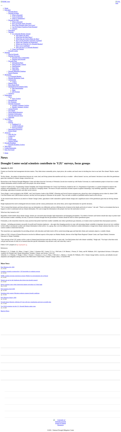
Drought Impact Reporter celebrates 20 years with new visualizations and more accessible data (26, 302)
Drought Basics (13, 11)
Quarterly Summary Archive (20, 105)
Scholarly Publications (15, 114)
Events (10, 138)
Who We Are (12, 134)
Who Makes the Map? (22, 35)
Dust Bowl (11, 30)
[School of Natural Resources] (60, 425)
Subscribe (11, 117)
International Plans (17, 63)
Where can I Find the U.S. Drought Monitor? (29, 44)
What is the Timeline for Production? (27, 42)
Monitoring (8, 75)
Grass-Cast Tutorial (18, 49)
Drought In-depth (13, 13)
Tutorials (11, 32)
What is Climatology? (18, 18)
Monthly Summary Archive (20, 107)
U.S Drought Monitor (14, 76)
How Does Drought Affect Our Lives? (23, 25)
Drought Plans (12, 61)
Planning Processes (14, 56)
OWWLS (11, 93)
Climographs (12, 80)
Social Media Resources (15, 112)
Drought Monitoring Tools (16, 78)
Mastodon (11, 394)
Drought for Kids (13, 20)
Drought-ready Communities (20, 57)
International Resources (15, 129)
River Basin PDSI (13, 85)
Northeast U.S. (16, 124)
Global (10, 121)
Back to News (5, 311)
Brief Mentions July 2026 (7, 267)
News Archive (16, 98)
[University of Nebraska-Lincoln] (118, 3)
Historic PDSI (12, 83)
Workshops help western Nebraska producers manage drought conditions (20, 293)
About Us (7, 132)
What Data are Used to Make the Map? (27, 39)
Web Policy (8, 146)
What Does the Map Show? (24, 37)
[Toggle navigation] (1, 5)
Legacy (14, 81)
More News (4, 373)
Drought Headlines (10, 143)
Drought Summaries (14, 103)
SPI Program (16, 92)
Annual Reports (13, 109)
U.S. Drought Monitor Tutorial (21, 34)
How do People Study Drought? (21, 23)
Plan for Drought (13, 54)
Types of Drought (17, 17)
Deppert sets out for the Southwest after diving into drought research (19, 280)
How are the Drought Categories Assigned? (29, 40)
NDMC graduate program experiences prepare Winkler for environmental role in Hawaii (24, 276)
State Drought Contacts (19, 64)
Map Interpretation (17, 88)
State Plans (15, 68)
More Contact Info (6, 337)
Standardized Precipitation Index (18, 86)
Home (6, 8)
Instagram (11, 401)
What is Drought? (17, 15)
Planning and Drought (18, 59)
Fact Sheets (11, 110)
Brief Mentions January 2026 (8, 297)
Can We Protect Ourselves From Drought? (24, 27)
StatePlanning (16, 66)
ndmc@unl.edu (5, 332)
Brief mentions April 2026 (8, 289)
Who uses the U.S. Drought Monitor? (27, 47)
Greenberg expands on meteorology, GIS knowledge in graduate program (20, 271)
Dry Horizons (12, 102)
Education (8, 10)
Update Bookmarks (10, 148)
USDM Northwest (17, 126)
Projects (10, 122)
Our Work (8, 119)
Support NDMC (13, 141)
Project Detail (12, 131)
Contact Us (11, 136)
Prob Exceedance (17, 127)
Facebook (11, 408)
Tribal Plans (15, 69)
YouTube (11, 414)
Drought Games (13, 51)
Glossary (14, 28)
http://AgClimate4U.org (21, 244)
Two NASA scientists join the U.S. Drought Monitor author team (18, 306)
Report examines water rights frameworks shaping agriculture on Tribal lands (21, 284)
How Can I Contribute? (23, 46)
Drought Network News (15, 115)
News (10, 97)
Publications (8, 95)
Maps (13, 90)
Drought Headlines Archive (16, 144)
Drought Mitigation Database (17, 71)
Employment (12, 139)
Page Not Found (9, 150)
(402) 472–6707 (5, 329)
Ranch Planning (13, 73)
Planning (7, 52)
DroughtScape (12, 100)
